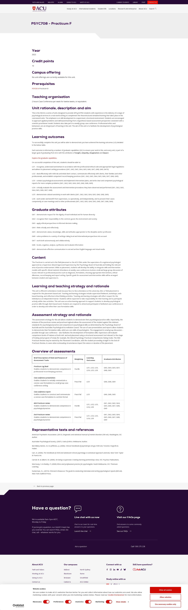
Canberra (67, 582)
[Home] (39, 8)
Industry (51, 2)
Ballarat (67, 569)
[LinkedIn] (114, 569)
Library (135, 2)
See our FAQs (122, 531)
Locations (112, 9)
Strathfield (84, 578)
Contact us (153, 2)
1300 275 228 (139, 546)
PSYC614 (35, 88)
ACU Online (84, 582)
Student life (102, 9)
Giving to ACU (71, 2)
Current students (123, 2)
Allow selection (165, 597)
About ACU (143, 9)
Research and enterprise (127, 9)
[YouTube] (118, 569)
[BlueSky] (125, 569)
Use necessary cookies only (165, 604)
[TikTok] (121, 569)
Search (151, 9)
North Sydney (85, 569)
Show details (121, 602)
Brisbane (67, 578)
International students (87, 9)
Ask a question (81, 546)
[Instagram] (111, 569)
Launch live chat (80, 531)
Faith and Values (38, 2)
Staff (143, 2)
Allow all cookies (165, 590)
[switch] (68, 601)
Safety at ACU (84, 2)
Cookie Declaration (116, 595)
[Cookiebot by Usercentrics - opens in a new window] (18, 605)
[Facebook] (107, 569)
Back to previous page (45, 486)
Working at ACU (38, 573)
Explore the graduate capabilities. (44, 158)
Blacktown (67, 573)
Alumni (60, 2)
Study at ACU (72, 9)
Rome (82, 573)
